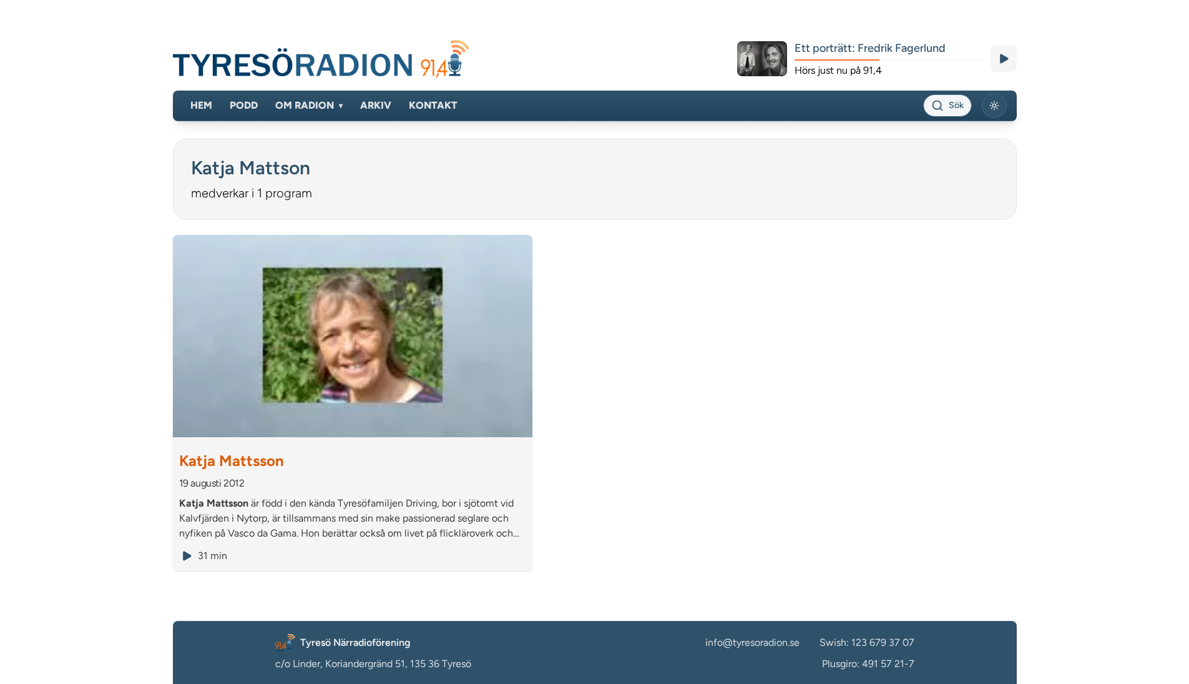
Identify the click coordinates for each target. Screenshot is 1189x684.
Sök (956, 105)
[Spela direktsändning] (1004, 59)
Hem (201, 105)
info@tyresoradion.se (752, 642)
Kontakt (433, 105)
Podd (244, 105)
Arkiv (375, 105)
